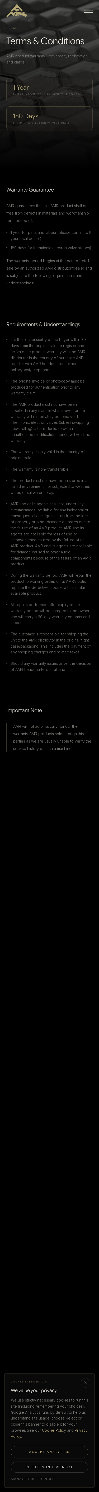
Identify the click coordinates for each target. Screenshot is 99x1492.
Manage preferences (33, 1479)
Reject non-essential (49, 1467)
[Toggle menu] (88, 10)
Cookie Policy (54, 1430)
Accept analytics (49, 1452)
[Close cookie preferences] (85, 1383)
